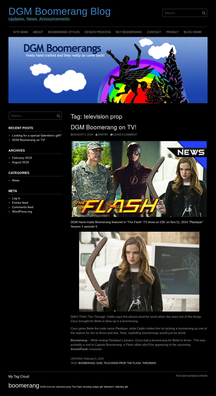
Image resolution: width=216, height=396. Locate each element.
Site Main (20, 32)
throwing (149, 363)
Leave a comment (125, 134)
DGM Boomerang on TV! (103, 127)
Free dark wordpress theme (192, 375)
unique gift (97, 386)
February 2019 (22, 157)
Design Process (98, 32)
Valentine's (109, 386)
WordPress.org (22, 211)
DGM (99, 363)
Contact (154, 32)
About (38, 32)
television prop (115, 363)
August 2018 (20, 162)
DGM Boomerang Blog (59, 11)
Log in (16, 198)
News (15, 180)
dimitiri (103, 134)
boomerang (86, 363)
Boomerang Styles (64, 32)
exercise (50, 386)
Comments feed (22, 207)
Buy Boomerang (129, 32)
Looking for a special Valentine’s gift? (36, 135)
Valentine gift (121, 386)
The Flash (134, 363)
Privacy (172, 32)
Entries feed (20, 202)
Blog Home (193, 32)
